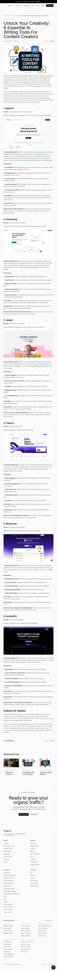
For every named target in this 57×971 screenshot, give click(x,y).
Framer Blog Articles (8, 880)
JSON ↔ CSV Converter (27, 941)
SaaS (31, 856)
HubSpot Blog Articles (9, 888)
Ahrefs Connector (8, 904)
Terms (48, 964)
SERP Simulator (7, 928)
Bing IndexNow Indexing (10, 891)
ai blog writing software (31, 267)
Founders (32, 848)
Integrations (6, 859)
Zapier (5, 899)
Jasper (5, 327)
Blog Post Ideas (42, 930)
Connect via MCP (8, 856)
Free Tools (33, 875)
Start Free (49, 5)
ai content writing (14, 662)
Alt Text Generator (42, 933)
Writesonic (7, 530)
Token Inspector (8, 944)
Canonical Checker (25, 930)
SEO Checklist (24, 951)
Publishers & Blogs (34, 864)
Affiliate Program (34, 886)
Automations (7, 854)
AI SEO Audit (7, 951)
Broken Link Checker (26, 933)
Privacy (44, 964)
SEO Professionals (34, 854)
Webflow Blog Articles (9, 878)
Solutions (17, 5)
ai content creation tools (28, 160)
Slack (5, 896)
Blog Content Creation (9, 846)
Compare (32, 878)
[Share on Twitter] (50, 41)
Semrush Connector (8, 907)
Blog (33, 5)
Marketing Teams (34, 846)
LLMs (52, 964)
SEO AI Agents (7, 851)
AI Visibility (6, 843)
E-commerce (33, 859)
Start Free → (38, 1)
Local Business (33, 862)
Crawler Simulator (8, 941)
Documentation (34, 880)
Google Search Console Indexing (12, 893)
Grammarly (7, 226)
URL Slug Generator (8, 925)
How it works (26, 5)
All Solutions (33, 843)
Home (5, 15)
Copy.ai (6, 430)
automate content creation (40, 366)
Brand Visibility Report (9, 954)
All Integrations (7, 872)
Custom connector (8, 912)
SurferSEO (7, 623)
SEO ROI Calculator (25, 949)
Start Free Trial (23, 814)
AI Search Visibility (8, 956)
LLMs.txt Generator (8, 949)
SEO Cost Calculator (26, 946)
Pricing (37, 5)
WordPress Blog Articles (9, 875)
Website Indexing (8, 848)
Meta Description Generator (45, 925)
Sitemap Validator (25, 928)
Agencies (32, 851)
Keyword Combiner (25, 944)
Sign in (43, 5)
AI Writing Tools (42, 935)
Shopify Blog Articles (9, 883)
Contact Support (34, 883)
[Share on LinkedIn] (52, 41)
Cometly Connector (8, 909)
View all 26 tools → (49, 920)
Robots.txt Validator (26, 925)
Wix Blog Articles (8, 886)
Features (9, 5)
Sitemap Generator (25, 935)
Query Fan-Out (7, 946)
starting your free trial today (31, 730)
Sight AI (6, 115)
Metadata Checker (8, 933)
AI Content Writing (14, 15)
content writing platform (40, 152)
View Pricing (34, 814)
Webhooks (6, 901)
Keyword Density (8, 930)
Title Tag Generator (43, 928)
